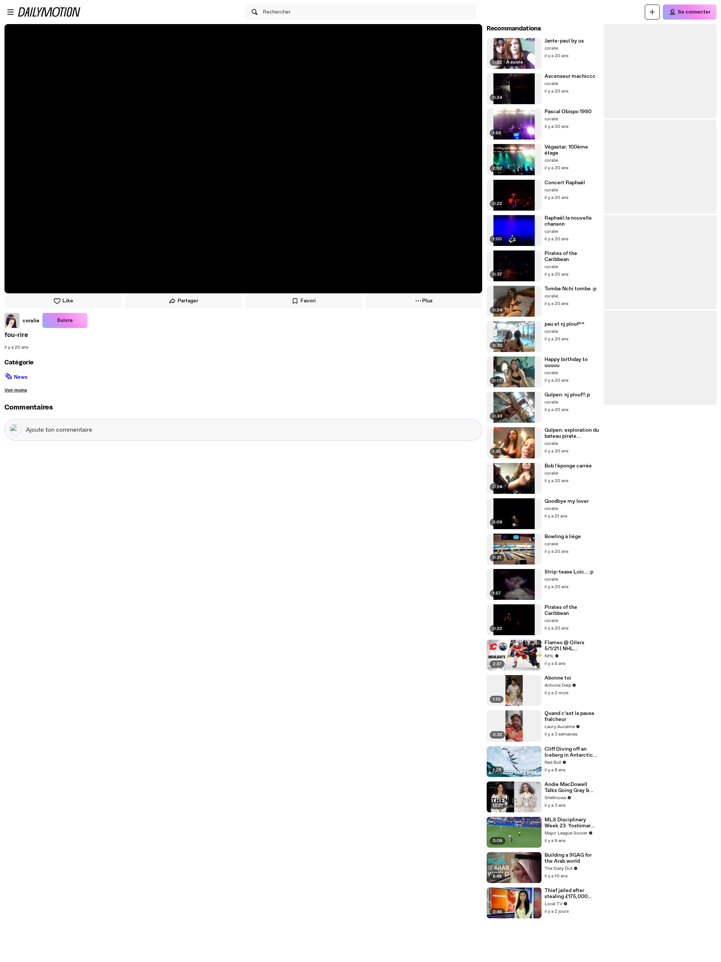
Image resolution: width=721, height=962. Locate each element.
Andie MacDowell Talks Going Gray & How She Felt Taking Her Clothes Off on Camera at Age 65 (569, 787)
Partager (188, 300)
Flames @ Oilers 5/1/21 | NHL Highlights (564, 646)
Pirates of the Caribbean (561, 256)
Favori (308, 300)
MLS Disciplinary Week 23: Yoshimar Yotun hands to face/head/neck (568, 823)
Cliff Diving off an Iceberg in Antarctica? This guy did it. (571, 752)
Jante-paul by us (564, 41)
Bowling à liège (563, 537)
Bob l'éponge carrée (568, 466)
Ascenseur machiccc (570, 76)
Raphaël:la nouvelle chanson (568, 221)
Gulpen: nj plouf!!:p (567, 395)
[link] (22, 320)
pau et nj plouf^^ (565, 324)
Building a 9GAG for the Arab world (568, 858)
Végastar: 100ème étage (566, 150)
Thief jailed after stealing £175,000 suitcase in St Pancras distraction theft (571, 894)
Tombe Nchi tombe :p (570, 289)
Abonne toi (558, 678)
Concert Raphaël (565, 183)
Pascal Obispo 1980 (568, 112)
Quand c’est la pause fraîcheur (569, 716)
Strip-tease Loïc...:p (569, 572)
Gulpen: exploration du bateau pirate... (572, 433)
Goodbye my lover (567, 501)
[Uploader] (652, 12)
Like (67, 300)
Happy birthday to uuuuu (566, 363)
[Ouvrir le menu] (11, 12)
